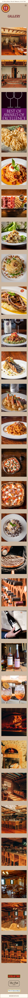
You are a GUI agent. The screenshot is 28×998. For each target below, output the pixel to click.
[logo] (14, 976)
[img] (14, 41)
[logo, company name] (14, 991)
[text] (14, 983)
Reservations (14, 996)
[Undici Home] (5, 8)
